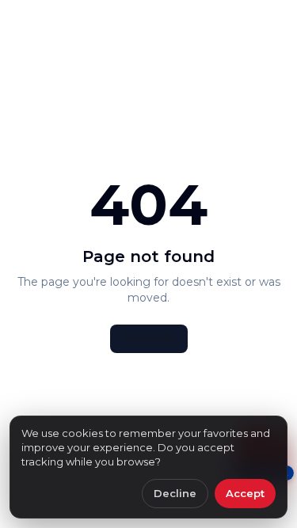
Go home (149, 339)
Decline (175, 493)
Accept (245, 493)
